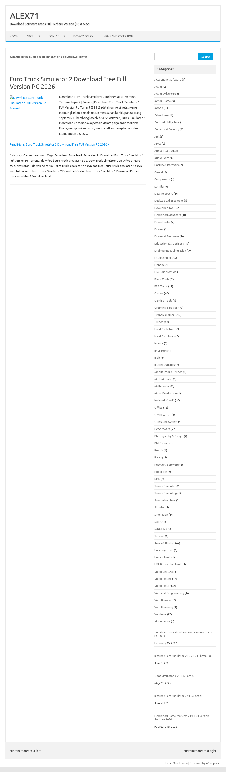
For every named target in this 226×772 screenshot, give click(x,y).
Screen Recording (165, 493)
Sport (158, 521)
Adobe (158, 107)
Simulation (161, 514)
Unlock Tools (162, 557)
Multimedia (161, 386)
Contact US (57, 36)
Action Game (162, 100)
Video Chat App (164, 571)
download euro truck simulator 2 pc (64, 160)
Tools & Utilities (164, 543)
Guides (158, 321)
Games (27, 155)
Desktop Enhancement (168, 200)
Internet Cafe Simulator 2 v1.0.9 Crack (178, 695)
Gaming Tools (163, 300)
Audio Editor (162, 157)
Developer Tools (165, 207)
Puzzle (158, 450)
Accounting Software (167, 79)
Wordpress (213, 763)
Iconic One (171, 763)
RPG (157, 478)
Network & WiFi (164, 400)
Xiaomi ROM (162, 621)
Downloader (162, 221)
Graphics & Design (166, 307)
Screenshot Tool (164, 500)
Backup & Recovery (166, 164)
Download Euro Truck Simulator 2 (76, 155)
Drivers (159, 229)
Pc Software (162, 428)
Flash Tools (161, 279)
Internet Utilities (164, 364)
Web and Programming (169, 593)
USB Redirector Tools (168, 564)
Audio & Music (163, 150)
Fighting (159, 264)
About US (33, 36)
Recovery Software (166, 464)
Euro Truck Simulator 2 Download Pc (109, 171)
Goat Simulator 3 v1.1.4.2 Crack (174, 675)
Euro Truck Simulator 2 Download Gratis (58, 171)
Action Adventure (165, 93)
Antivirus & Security (166, 129)
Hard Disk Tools (164, 336)
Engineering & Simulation (170, 250)
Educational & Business (169, 243)
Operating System (165, 421)
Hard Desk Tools (165, 329)
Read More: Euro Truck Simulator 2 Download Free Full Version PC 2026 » (59, 144)
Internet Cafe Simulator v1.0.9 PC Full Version (183, 655)
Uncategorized (163, 550)
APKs (157, 143)
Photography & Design (168, 436)
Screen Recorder (165, 486)
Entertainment (163, 257)
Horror (158, 343)
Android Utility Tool (166, 122)
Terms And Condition (117, 36)
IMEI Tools (161, 350)
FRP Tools (161, 286)
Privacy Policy (83, 36)
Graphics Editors (165, 314)
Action (158, 86)
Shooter (159, 507)
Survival (159, 535)
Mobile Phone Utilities (168, 371)
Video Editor (162, 585)
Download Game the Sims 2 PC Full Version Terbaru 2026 (181, 717)
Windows (40, 155)
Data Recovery (163, 193)
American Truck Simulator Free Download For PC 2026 (183, 634)
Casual (158, 172)
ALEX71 (24, 15)
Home (14, 36)
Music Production (165, 393)
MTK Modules (163, 378)
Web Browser (163, 600)
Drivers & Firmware (166, 236)
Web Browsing (163, 607)
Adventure (161, 115)
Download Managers (167, 214)
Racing (158, 457)
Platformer (161, 443)
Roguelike (160, 471)
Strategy (159, 528)
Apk (156, 136)
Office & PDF (162, 414)
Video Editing (162, 578)
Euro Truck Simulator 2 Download (110, 160)
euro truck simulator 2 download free (80, 165)
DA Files (159, 186)
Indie (157, 357)
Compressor (162, 179)
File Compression (165, 271)
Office (158, 407)
